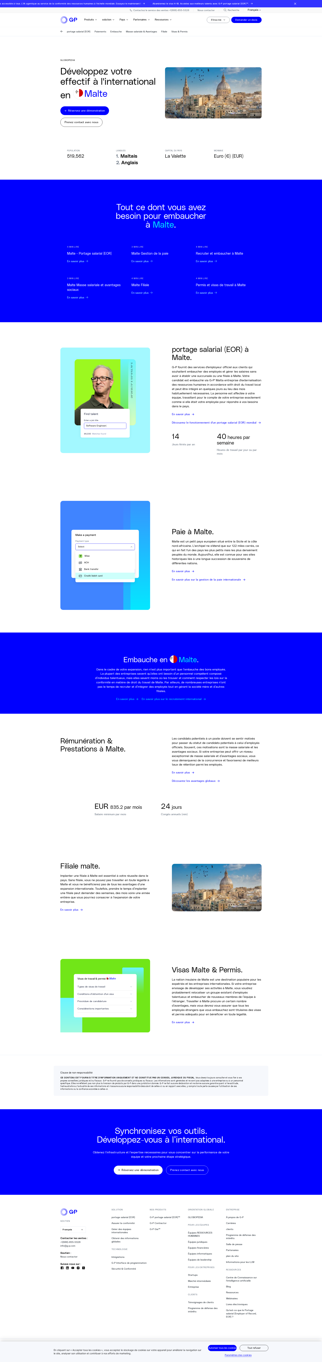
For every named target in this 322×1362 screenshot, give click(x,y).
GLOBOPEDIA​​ (195, 1217)
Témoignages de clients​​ (201, 1302)
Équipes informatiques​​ (200, 1253)
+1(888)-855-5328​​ (70, 1242)
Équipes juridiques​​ (197, 1242)
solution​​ (107, 19)
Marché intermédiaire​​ (199, 1281)
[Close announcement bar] (295, 3)
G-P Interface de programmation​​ (129, 1263)
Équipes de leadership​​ (200, 1259)
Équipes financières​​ (198, 1247)
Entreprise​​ (193, 1287)
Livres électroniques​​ (237, 1304)
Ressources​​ (162, 19)
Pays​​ (122, 19)
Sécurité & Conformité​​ (124, 1268)
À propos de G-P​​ (235, 1217)
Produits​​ (89, 19)
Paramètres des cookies (238, 1355)
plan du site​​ (232, 1256)
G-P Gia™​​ (155, 1229)
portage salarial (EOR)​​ (123, 1217)
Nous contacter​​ (69, 1256)
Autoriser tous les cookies (222, 1347)
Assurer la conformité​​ (123, 1223)
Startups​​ (193, 1275)
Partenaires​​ (140, 19)
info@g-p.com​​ (67, 1245)
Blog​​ (228, 1286)
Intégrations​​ (118, 1257)
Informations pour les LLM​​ (240, 1262)
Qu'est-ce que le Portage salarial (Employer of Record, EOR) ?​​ (241, 1313)
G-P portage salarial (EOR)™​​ (165, 1217)
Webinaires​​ (232, 1298)
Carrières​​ (231, 1223)
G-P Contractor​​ (158, 1223)
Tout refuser (254, 1347)
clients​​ (229, 1229)
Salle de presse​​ (234, 1244)
